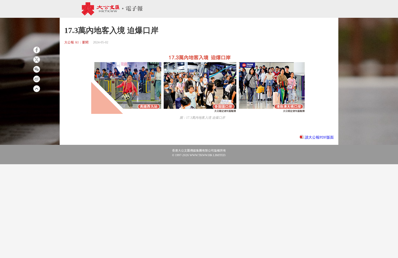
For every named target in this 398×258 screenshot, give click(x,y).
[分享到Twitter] (36, 59)
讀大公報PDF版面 (319, 137)
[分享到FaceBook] (36, 49)
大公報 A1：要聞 (76, 42)
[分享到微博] (36, 79)
